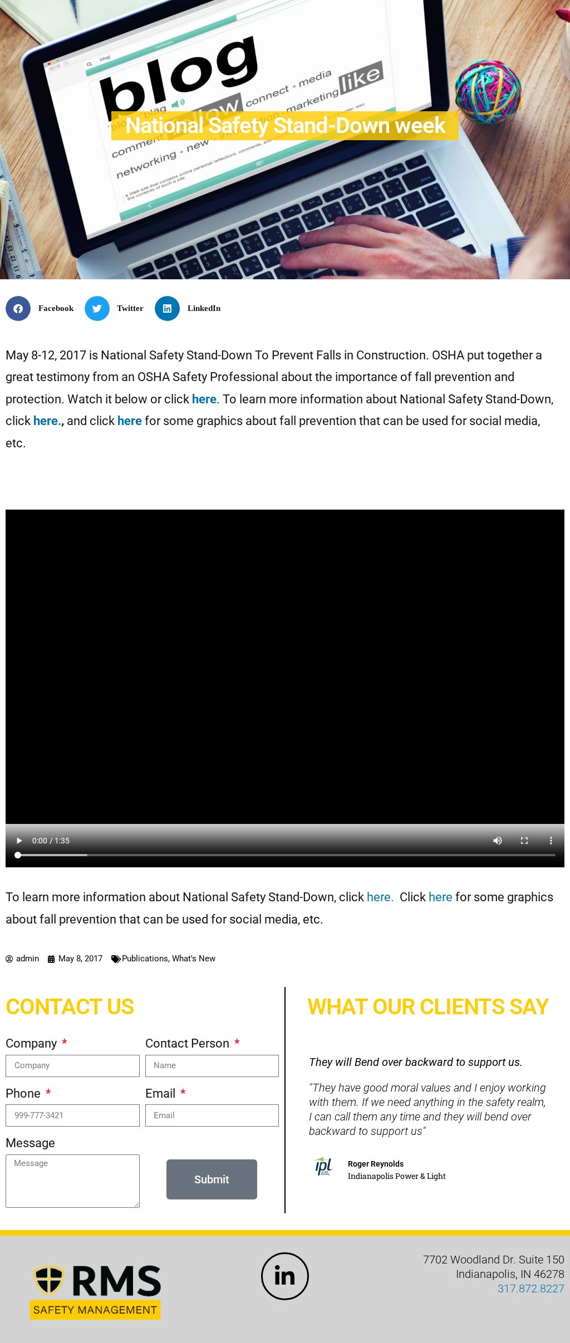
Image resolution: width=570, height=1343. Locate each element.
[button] (44, 308)
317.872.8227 (531, 1288)
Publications (145, 959)
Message (30, 1143)
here (204, 399)
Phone (24, 1093)
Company (33, 1043)
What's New (193, 959)
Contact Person (188, 1043)
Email (161, 1093)
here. (47, 421)
